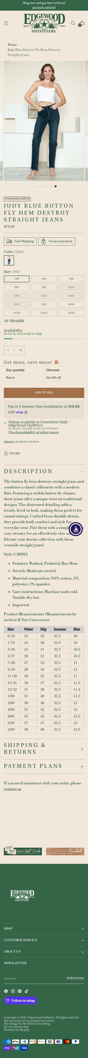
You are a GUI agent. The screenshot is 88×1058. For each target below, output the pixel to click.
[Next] (81, 5)
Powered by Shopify (16, 1030)
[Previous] (6, 5)
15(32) (71, 313)
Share (14, 453)
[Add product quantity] (21, 350)
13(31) (44, 313)
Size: (12, 272)
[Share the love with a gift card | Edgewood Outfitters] (23, 849)
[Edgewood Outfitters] (44, 23)
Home (12, 45)
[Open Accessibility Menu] (76, 529)
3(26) (71, 296)
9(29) (71, 304)
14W (16, 279)
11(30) (16, 313)
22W (44, 287)
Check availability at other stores (34, 432)
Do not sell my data (16, 1027)
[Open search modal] (72, 23)
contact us (12, 789)
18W (71, 279)
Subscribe (75, 978)
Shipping (9, 442)
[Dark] (9, 260)
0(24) (71, 287)
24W (16, 296)
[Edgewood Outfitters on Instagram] (13, 991)
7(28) (44, 304)
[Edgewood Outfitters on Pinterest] (20, 991)
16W (44, 279)
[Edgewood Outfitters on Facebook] (6, 991)
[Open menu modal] (6, 23)
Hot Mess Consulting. (37, 1023)
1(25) (44, 296)
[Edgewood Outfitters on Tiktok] (26, 991)
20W (16, 287)
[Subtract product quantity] (8, 350)
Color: (13, 252)
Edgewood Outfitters (41, 1017)
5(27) (16, 304)
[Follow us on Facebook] (65, 849)
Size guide (17, 320)
